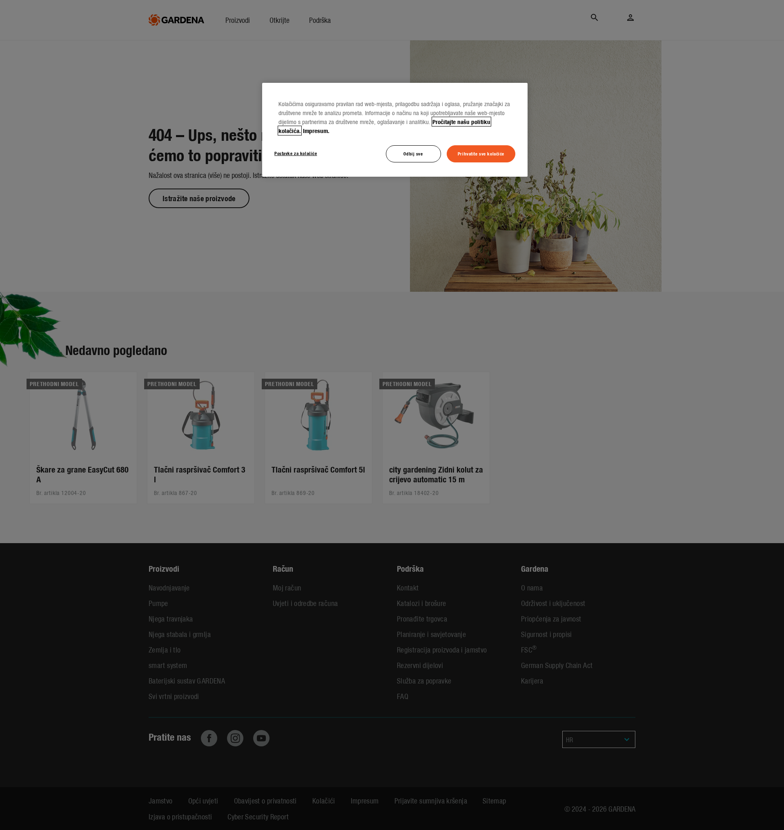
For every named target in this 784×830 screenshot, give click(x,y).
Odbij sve (413, 153)
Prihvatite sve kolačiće (481, 153)
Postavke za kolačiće (295, 153)
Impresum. (316, 130)
